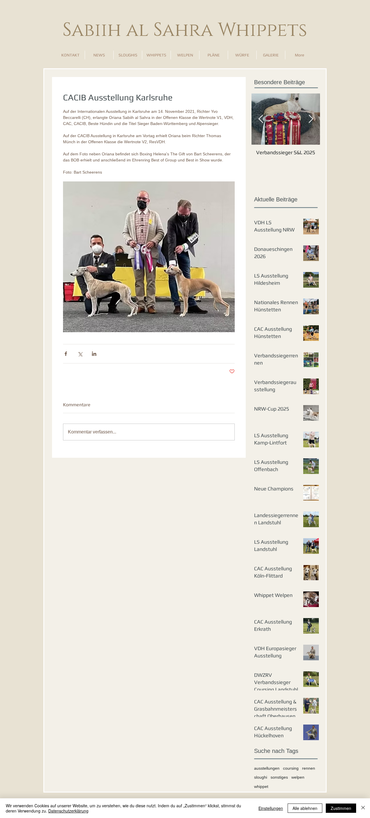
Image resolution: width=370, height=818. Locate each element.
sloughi (260, 777)
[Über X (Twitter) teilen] (80, 353)
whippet (261, 786)
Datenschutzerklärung (68, 811)
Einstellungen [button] (270, 808)
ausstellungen (267, 768)
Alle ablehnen (305, 808)
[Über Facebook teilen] (66, 353)
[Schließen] (363, 808)
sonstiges (279, 777)
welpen (297, 777)
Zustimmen (341, 808)
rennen (308, 768)
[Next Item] (310, 119)
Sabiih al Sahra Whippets (184, 30)
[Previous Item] (260, 119)
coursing (291, 768)
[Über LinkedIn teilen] (94, 353)
